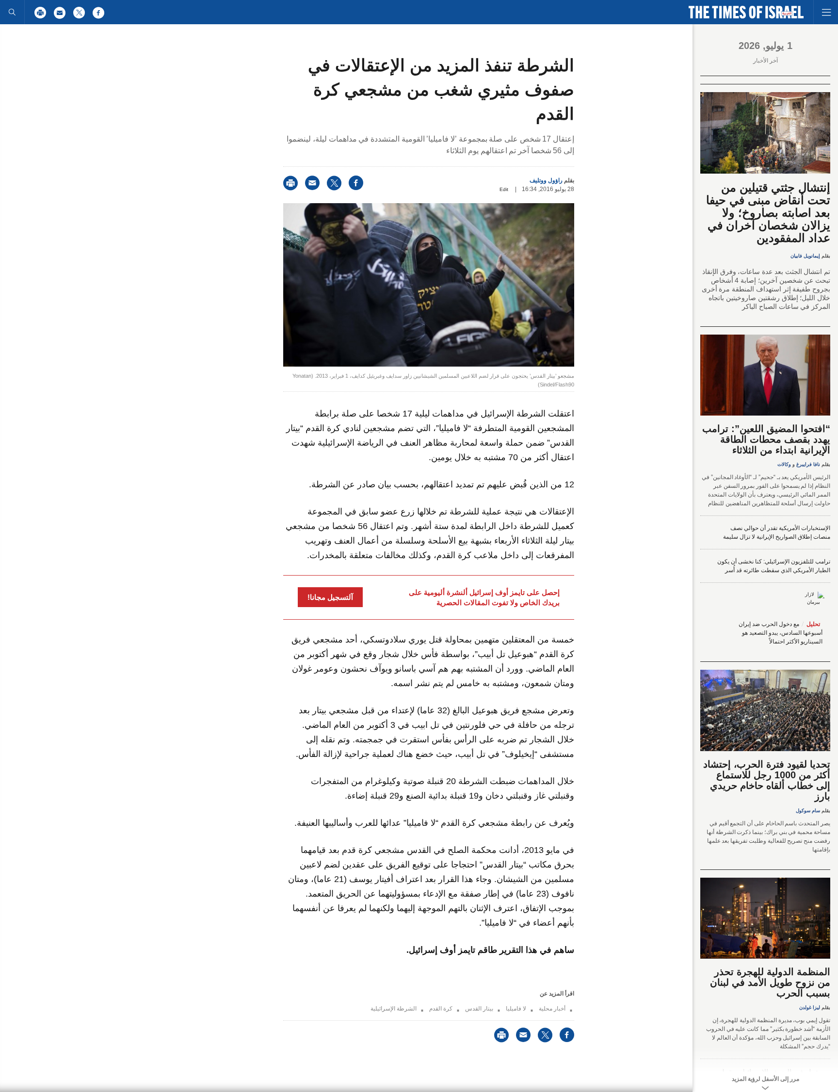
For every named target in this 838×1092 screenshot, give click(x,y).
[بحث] (12, 12)
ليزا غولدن (809, 1007)
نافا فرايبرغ (808, 464)
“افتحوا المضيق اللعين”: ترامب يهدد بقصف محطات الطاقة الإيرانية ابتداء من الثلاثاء (766, 439)
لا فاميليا (516, 1008)
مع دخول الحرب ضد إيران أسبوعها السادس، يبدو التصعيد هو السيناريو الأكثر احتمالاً (780, 633)
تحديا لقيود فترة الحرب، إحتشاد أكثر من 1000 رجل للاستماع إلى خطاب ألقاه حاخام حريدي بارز (766, 780)
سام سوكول (808, 810)
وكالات (784, 464)
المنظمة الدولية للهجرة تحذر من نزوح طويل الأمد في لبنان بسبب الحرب (770, 982)
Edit (504, 189)
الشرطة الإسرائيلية (394, 1008)
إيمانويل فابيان (805, 255)
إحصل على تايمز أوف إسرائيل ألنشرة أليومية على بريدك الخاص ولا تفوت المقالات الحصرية (484, 597)
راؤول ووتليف (546, 180)
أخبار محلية (552, 1008)
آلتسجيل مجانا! (330, 597)
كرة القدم (440, 1008)
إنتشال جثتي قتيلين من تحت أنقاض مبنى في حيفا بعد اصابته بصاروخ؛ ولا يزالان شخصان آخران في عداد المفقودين (768, 212)
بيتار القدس (479, 1008)
